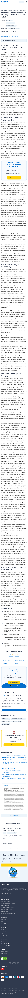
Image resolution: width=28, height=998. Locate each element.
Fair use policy (22, 990)
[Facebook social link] (10, 963)
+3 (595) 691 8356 (6, 945)
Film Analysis (9, 20)
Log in (22, 2)
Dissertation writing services (7, 909)
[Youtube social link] (13, 963)
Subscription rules (5, 992)
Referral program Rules (15, 992)
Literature (15, 10)
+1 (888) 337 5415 (6, 943)
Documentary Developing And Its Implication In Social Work (15, 762)
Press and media (4, 951)
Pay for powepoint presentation (8, 913)
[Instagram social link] (18, 963)
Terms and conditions (12, 990)
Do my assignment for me (6, 905)
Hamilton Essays (6, 721)
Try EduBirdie (14, 682)
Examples (10, 10)
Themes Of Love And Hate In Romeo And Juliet (12, 829)
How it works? (4, 929)
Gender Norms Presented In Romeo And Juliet (7, 662)
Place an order (14, 178)
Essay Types (3, 919)
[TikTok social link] (15, 963)
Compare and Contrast (14, 28)
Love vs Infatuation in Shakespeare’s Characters (12, 771)
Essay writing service (5, 901)
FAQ (2, 933)
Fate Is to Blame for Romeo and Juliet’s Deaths (19, 662)
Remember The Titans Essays (18, 718)
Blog (2, 921)
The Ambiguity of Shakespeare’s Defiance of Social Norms (14, 775)
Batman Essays (5, 718)
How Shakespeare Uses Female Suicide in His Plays (14, 779)
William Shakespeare (11, 25)
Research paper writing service (7, 907)
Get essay (14, 745)
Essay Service (4, 10)
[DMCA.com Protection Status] (4, 958)
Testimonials (3, 931)
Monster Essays (5, 724)
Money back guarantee (6, 935)
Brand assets (4, 953)
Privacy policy (4, 990)
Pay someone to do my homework (8, 903)
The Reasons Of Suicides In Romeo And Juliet (14, 760)
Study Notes (3, 923)
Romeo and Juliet (22, 10)
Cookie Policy (10, 993)
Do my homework (4, 911)
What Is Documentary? (9, 768)
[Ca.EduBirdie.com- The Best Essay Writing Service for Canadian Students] (2, 969)
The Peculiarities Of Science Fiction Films (13, 766)
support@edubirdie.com (8, 941)
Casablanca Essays (16, 721)
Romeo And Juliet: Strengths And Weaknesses (14, 757)
